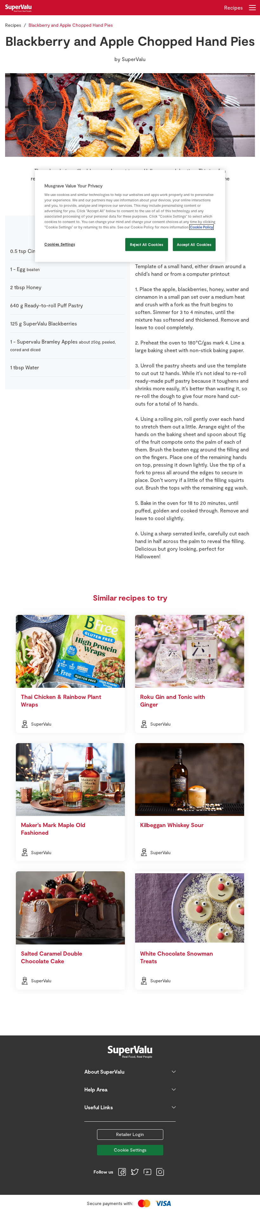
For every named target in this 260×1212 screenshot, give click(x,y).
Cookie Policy (201, 227)
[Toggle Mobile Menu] (252, 7)
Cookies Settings (59, 244)
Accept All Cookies (194, 244)
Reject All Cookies (146, 244)
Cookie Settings (130, 1150)
